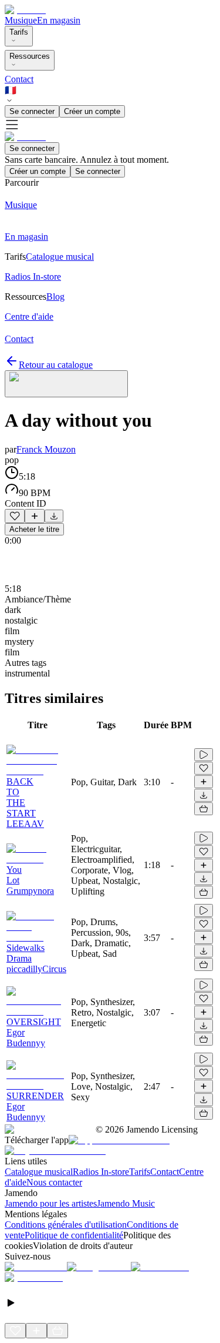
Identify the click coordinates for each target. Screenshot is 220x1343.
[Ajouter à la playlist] (35, 516)
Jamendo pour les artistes (51, 1203)
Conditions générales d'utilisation (66, 1225)
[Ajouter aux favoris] (15, 516)
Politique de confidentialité (74, 1235)
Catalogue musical (39, 1172)
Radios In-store (101, 1172)
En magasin (58, 20)
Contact (19, 79)
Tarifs (18, 32)
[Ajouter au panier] (203, 808)
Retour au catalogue (56, 365)
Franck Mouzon (46, 449)
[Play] (66, 383)
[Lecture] (203, 754)
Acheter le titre (34, 529)
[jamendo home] (25, 10)
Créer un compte (92, 111)
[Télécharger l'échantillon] (54, 516)
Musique (21, 20)
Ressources (29, 56)
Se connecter (32, 111)
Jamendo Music (126, 1203)
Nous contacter (54, 1182)
